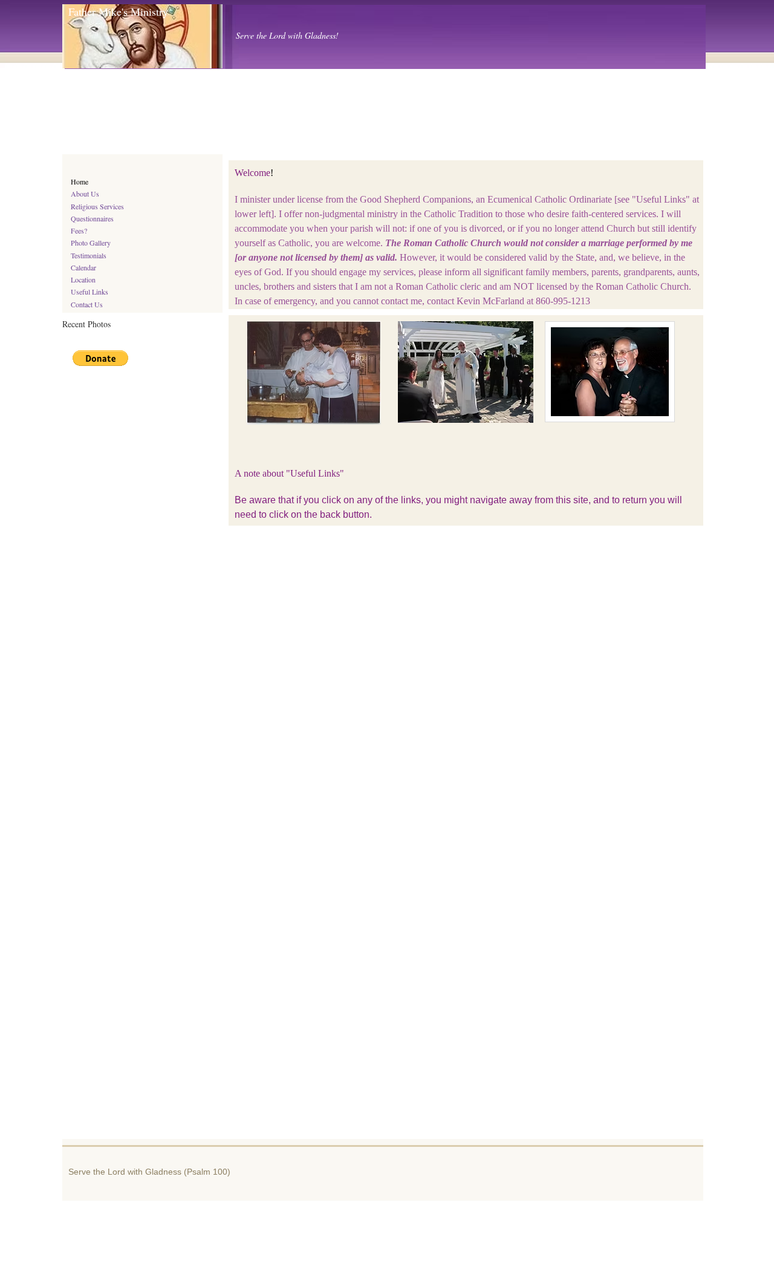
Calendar (83, 267)
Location (83, 279)
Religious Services (97, 206)
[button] (100, 358)
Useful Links (89, 291)
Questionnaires (92, 218)
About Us (85, 193)
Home (79, 181)
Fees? (79, 230)
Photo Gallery (91, 242)
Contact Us (87, 304)
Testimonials (88, 255)
